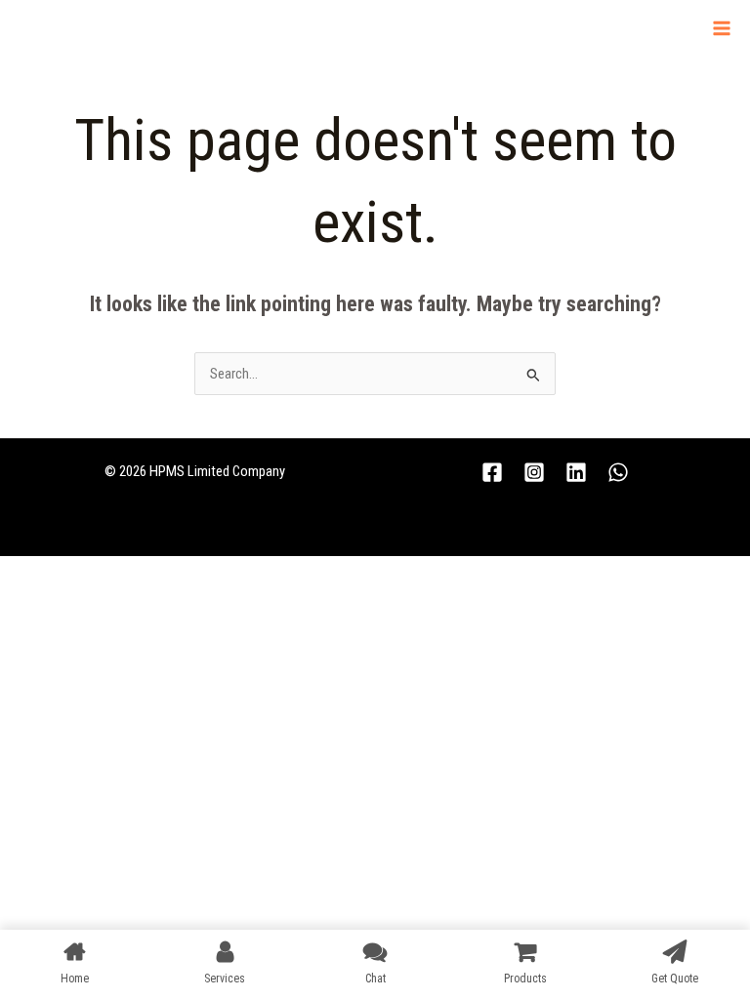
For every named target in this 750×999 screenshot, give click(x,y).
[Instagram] (534, 472)
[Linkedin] (576, 472)
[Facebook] (492, 472)
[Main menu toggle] (721, 28)
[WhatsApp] (618, 472)
